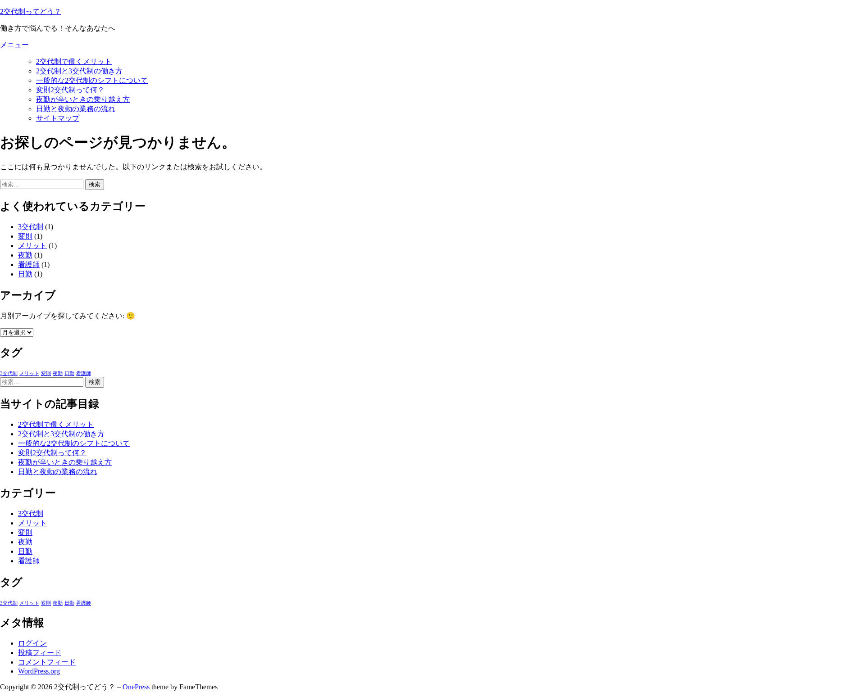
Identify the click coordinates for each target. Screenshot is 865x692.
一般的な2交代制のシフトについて (92, 80)
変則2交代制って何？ (70, 90)
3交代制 (30, 227)
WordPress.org (39, 671)
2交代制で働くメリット (74, 61)
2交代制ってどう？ (30, 11)
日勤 (25, 274)
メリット (32, 245)
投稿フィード (39, 652)
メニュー (14, 45)
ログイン (32, 643)
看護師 (29, 264)
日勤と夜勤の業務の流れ (75, 109)
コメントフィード (47, 662)
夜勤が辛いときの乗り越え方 (83, 99)
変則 (25, 236)
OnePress (136, 687)
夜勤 (25, 255)
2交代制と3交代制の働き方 (79, 71)
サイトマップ (57, 118)
